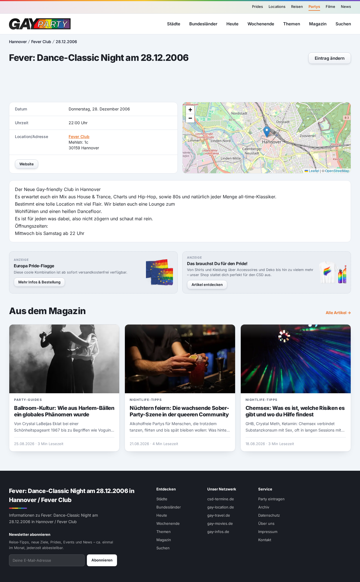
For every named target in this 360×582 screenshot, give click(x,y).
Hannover (18, 41)
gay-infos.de (218, 531)
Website (26, 164)
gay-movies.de (220, 523)
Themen (291, 23)
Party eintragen (271, 499)
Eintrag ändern (330, 58)
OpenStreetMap (337, 170)
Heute (232, 23)
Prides (257, 6)
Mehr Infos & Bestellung (39, 282)
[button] (266, 132)
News (346, 6)
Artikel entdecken (207, 284)
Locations (277, 6)
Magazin (318, 23)
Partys (314, 6)
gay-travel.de (218, 515)
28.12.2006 (66, 41)
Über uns (266, 523)
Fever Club (41, 41)
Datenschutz (269, 515)
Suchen (343, 23)
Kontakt (264, 539)
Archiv (263, 507)
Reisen (297, 6)
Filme (330, 6)
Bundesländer (203, 23)
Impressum (267, 531)
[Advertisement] (180, 83)
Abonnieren (101, 560)
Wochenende (261, 23)
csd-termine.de (220, 499)
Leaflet (313, 170)
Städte (173, 23)
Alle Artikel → (338, 312)
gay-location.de (220, 507)
